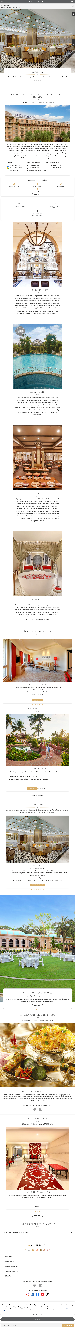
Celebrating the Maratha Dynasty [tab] (42, 102)
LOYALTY (8, 1278)
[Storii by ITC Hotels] (41, 1252)
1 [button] (32, 706)
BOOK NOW (68, 1325)
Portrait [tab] (25, 102)
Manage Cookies (37, 1314)
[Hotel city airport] (32, 1325)
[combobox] (37, 637)
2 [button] (34, 706)
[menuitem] (2, 2)
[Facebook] (37, 1296)
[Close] (73, 1305)
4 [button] (37, 706)
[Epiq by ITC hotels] (33, 1252)
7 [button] (42, 706)
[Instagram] (27, 1296)
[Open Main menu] (2, 2)
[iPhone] (40, 1111)
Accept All (37, 1319)
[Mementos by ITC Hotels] (29, 1252)
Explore (8, 1259)
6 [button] (41, 706)
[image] (37, 1160)
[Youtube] (42, 1296)
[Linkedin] (32, 1296)
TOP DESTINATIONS (11, 1273)
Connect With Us (11, 1268)
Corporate (9, 1263)
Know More (38, 1007)
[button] (73, 44)
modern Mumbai (44, 144)
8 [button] (43, 891)
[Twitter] (47, 1296)
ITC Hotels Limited (35, 2)
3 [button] (35, 706)
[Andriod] (34, 1111)
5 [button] (39, 706)
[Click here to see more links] (72, 6)
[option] (37, 46)
